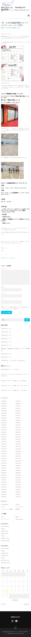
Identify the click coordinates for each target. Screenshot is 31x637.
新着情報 (17, 509)
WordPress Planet (5, 540)
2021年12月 (18, 446)
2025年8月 (3, 415)
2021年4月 (18, 456)
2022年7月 (3, 444)
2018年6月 (3, 492)
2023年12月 (4, 429)
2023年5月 (3, 437)
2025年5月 (18, 418)
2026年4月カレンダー (6, 345)
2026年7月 (18, 401)
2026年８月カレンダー (6, 331)
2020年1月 (3, 475)
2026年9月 (26, 604)
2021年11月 (4, 449)
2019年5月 (3, 482)
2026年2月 (3, 408)
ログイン (3, 517)
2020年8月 (18, 465)
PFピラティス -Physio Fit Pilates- (13, 8)
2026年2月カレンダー (6, 357)
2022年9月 (3, 441)
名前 (3, 287)
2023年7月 (3, 434)
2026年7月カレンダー (6, 335)
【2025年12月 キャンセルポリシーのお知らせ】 (13, 360)
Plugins (3, 528)
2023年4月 (18, 437)
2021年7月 (3, 453)
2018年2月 (3, 496)
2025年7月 (18, 415)
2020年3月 (3, 472)
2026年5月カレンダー (6, 342)
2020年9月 (3, 465)
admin (18, 27)
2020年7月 (3, 468)
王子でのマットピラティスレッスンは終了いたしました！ (15, 374)
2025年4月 (3, 420)
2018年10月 (18, 487)
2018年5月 (18, 492)
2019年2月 (18, 484)
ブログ (2, 506)
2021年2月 (18, 458)
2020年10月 (18, 463)
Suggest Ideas (4, 531)
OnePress (9, 633)
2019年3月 (3, 484)
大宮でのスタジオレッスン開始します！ (10, 380)
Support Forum (5, 533)
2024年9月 (18, 422)
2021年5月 (3, 456)
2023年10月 (18, 429)
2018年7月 (18, 489)
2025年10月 (4, 413)
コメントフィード (5, 519)
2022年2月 (3, 446)
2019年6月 (18, 480)
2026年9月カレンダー (6, 328)
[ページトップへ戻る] (15, 628)
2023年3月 (3, 439)
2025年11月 (18, 410)
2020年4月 (18, 470)
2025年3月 (18, 420)
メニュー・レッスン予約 (12, 228)
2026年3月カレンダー (6, 353)
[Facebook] (16, 621)
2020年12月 (18, 461)
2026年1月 (18, 408)
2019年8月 (18, 477)
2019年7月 (3, 480)
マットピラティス (11, 258)
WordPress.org (19, 519)
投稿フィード (18, 517)
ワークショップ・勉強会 (7, 509)
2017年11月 (18, 496)
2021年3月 (3, 458)
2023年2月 (18, 439)
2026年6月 (3, 403)
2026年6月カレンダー (6, 338)
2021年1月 (3, 461)
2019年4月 (18, 482)
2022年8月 (18, 441)
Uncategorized (4, 504)
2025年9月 (18, 413)
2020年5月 (3, 470)
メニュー (28, 15)
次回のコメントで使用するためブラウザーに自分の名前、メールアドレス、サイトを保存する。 (15, 307)
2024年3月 (18, 425)
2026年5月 (18, 403)
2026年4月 (3, 406)
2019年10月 (18, 475)
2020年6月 (18, 468)
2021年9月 (3, 451)
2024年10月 (4, 422)
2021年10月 (18, 449)
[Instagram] (13, 621)
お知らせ (17, 504)
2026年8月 (3, 401)
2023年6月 (18, 434)
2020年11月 (4, 463)
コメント (4, 268)
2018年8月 (3, 489)
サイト (2, 299)
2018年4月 (3, 494)
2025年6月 (3, 418)
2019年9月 (3, 477)
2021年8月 (18, 451)
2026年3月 (18, 406)
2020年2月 (18, 472)
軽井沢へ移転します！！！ (7, 369)
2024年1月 (18, 427)
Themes (3, 536)
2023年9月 (3, 432)
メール (3, 293)
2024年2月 (3, 427)
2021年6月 (18, 453)
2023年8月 (18, 432)
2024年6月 (3, 425)
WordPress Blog (5, 538)
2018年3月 (18, 494)
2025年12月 (4, 410)
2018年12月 (4, 487)
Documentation (5, 526)
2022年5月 (18, 444)
